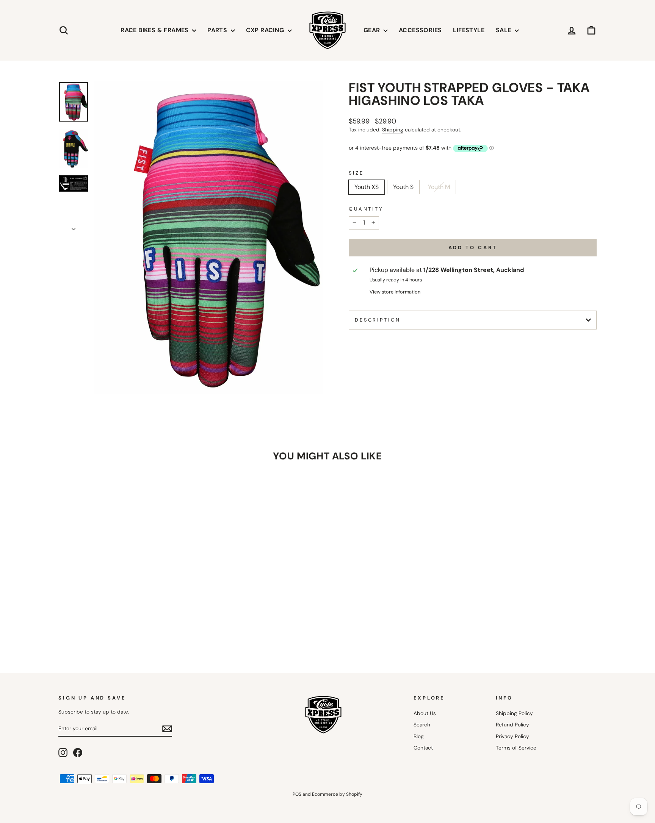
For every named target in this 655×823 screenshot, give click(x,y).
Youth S (403, 187)
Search (422, 724)
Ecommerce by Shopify (337, 794)
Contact (423, 748)
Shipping (392, 129)
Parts (218, 30)
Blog (419, 736)
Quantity (366, 209)
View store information (395, 292)
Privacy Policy (512, 736)
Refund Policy (512, 724)
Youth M (439, 187)
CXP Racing (266, 30)
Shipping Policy (514, 713)
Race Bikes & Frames (155, 30)
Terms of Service (516, 748)
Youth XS (366, 187)
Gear (373, 30)
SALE (504, 30)
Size (356, 173)
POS (297, 794)
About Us (425, 713)
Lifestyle (468, 30)
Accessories (420, 30)
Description (378, 320)
